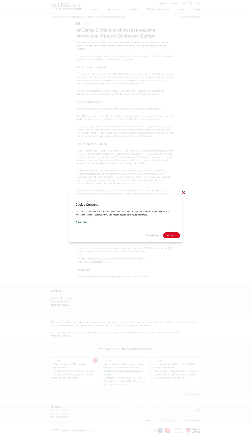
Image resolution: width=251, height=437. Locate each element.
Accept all (171, 235)
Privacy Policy (82, 222)
